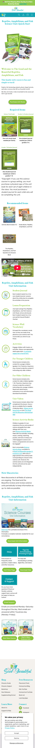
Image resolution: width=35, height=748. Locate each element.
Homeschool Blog (24, 686)
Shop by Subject (6, 686)
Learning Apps (23, 698)
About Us (4, 707)
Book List (22, 695)
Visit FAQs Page (9, 570)
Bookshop (4, 689)
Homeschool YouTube (25, 692)
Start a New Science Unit (25, 638)
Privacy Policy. (10, 728)
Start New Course (9, 638)
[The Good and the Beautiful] (3, 17)
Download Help (25, 570)
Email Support (9, 602)
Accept (16, 733)
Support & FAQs (6, 711)
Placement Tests (24, 683)
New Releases (5, 692)
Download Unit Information (17, 541)
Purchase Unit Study (17, 102)
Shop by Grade (6, 683)
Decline (16, 738)
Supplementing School (8, 695)
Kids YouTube (23, 689)
